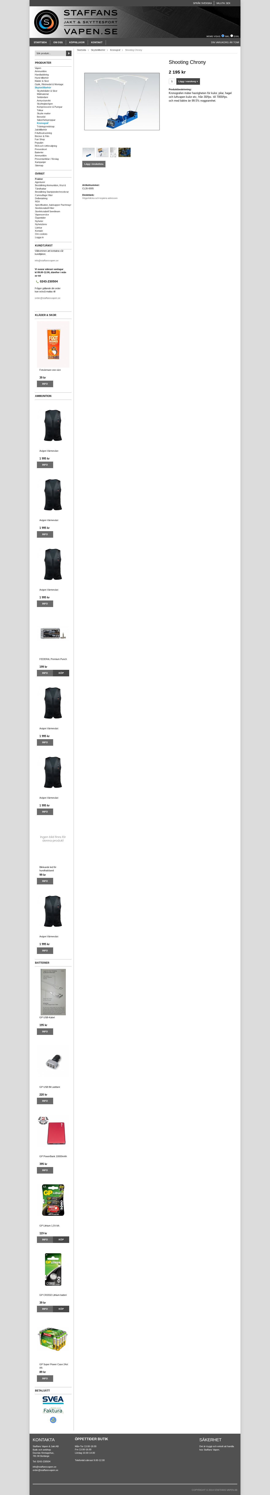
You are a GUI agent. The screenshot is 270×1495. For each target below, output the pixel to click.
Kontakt (97, 42)
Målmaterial (43, 94)
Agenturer (40, 182)
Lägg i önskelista (93, 164)
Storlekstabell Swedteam (47, 211)
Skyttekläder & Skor (47, 91)
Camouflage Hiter (44, 195)
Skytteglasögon (45, 103)
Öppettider (40, 217)
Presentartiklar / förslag (47, 159)
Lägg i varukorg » (188, 81)
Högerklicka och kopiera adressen (99, 198)
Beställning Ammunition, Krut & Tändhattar (50, 187)
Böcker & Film (42, 136)
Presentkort (41, 149)
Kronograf (42, 123)
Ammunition (41, 71)
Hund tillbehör (42, 78)
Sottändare (42, 97)
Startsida (40, 42)
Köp (61, 673)
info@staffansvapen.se (46, 260)
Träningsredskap (45, 126)
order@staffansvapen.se (47, 298)
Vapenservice (42, 214)
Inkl (227, 36)
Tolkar (40, 110)
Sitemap (39, 165)
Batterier (39, 152)
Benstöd (41, 117)
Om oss (58, 42)
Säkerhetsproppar (46, 120)
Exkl (236, 36)
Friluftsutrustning (43, 133)
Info (45, 384)
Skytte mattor (44, 113)
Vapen (38, 68)
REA (37, 201)
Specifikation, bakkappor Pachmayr (53, 205)
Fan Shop (40, 139)
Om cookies (41, 234)
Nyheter (39, 221)
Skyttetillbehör (43, 87)
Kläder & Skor (42, 81)
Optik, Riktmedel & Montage (49, 84)
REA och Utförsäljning (46, 146)
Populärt (39, 142)
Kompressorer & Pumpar (49, 107)
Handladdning (42, 74)
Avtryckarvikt (44, 100)
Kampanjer (40, 162)
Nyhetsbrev (41, 224)
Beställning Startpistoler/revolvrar (52, 192)
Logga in (39, 237)
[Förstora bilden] (122, 100)
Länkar (38, 227)
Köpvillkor (77, 42)
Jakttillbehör (41, 129)
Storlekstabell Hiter (44, 208)
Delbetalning (41, 198)
